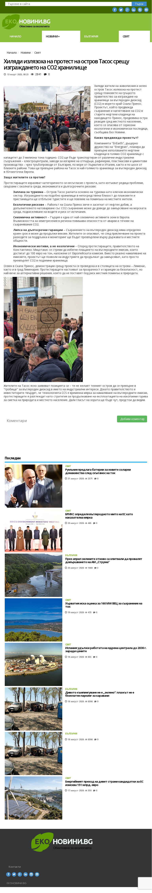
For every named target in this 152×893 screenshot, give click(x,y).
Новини (52, 36)
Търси (139, 4)
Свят (126, 36)
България (91, 36)
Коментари (17, 420)
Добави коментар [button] (132, 419)
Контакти (15, 866)
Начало (15, 36)
